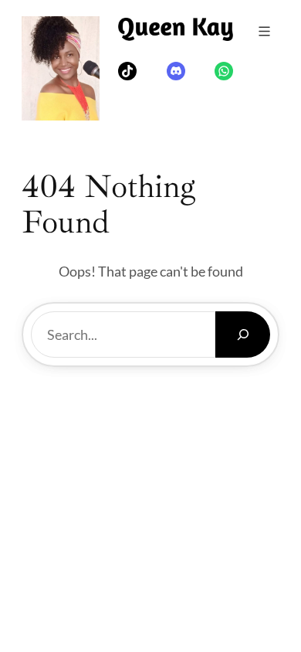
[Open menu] (264, 31)
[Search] (242, 334)
